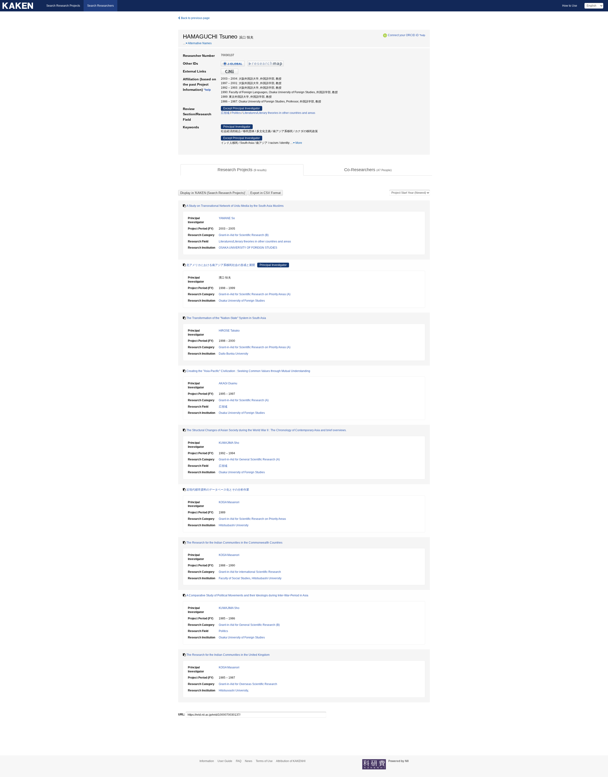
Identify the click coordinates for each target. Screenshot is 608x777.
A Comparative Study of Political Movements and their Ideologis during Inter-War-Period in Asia (247, 595)
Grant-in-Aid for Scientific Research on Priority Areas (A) (254, 294)
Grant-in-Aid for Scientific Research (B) (244, 235)
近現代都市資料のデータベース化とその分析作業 (217, 489)
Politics (236, 113)
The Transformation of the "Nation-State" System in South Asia (226, 318)
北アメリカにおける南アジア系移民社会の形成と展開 (220, 265)
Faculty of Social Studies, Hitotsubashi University (250, 578)
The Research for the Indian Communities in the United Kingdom (228, 654)
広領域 (225, 113)
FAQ (238, 761)
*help (422, 35)
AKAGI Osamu (228, 383)
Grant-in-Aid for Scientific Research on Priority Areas (252, 519)
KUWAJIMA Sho (229, 608)
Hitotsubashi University (233, 525)
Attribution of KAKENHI (290, 761)
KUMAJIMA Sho (229, 442)
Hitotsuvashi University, (234, 690)
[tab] (242, 170)
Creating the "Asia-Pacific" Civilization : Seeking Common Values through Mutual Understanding (248, 371)
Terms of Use (264, 761)
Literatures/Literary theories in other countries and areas (279, 113)
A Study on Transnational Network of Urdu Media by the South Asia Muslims (235, 206)
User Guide (225, 761)
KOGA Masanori (229, 502)
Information (207, 761)
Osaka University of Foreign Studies (242, 300)
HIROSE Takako (229, 330)
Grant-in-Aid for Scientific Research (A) (244, 400)
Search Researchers (100, 5)
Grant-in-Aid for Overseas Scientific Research (248, 684)
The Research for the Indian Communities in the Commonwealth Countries (234, 542)
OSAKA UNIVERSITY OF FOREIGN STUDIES (248, 247)
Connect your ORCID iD (403, 35)
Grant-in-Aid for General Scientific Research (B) (249, 625)
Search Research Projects (63, 5)
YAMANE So (227, 218)
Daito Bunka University (233, 353)
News (248, 761)
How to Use (569, 5)
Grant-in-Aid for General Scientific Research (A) (249, 459)
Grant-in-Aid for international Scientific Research (250, 572)
